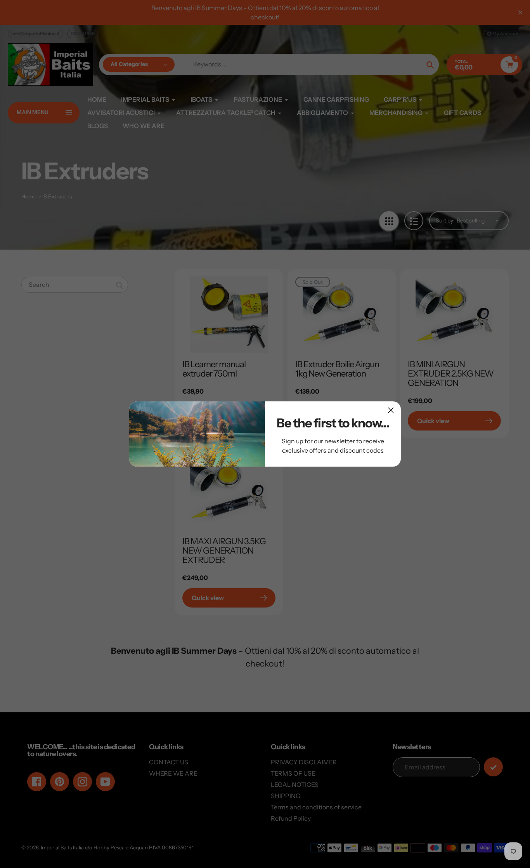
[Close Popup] (391, 410)
